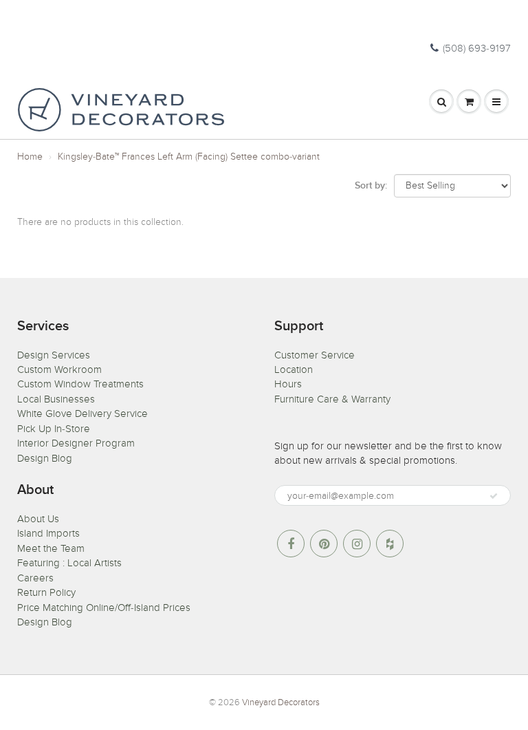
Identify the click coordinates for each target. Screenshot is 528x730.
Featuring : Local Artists (69, 563)
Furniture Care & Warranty (332, 399)
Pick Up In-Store (53, 428)
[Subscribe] (493, 496)
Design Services (53, 355)
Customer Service (314, 355)
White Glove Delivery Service (82, 413)
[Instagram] (357, 543)
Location (293, 369)
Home (30, 156)
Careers (35, 578)
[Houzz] (390, 543)
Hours (288, 384)
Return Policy (46, 592)
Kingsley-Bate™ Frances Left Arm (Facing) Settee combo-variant (189, 156)
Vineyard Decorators (281, 702)
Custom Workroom (59, 369)
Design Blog (44, 458)
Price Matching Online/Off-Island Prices (103, 607)
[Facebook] (291, 543)
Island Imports (48, 533)
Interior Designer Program (76, 443)
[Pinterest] (324, 543)
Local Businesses (56, 399)
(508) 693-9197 (477, 48)
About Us (38, 519)
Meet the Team (51, 548)
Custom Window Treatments (80, 384)
